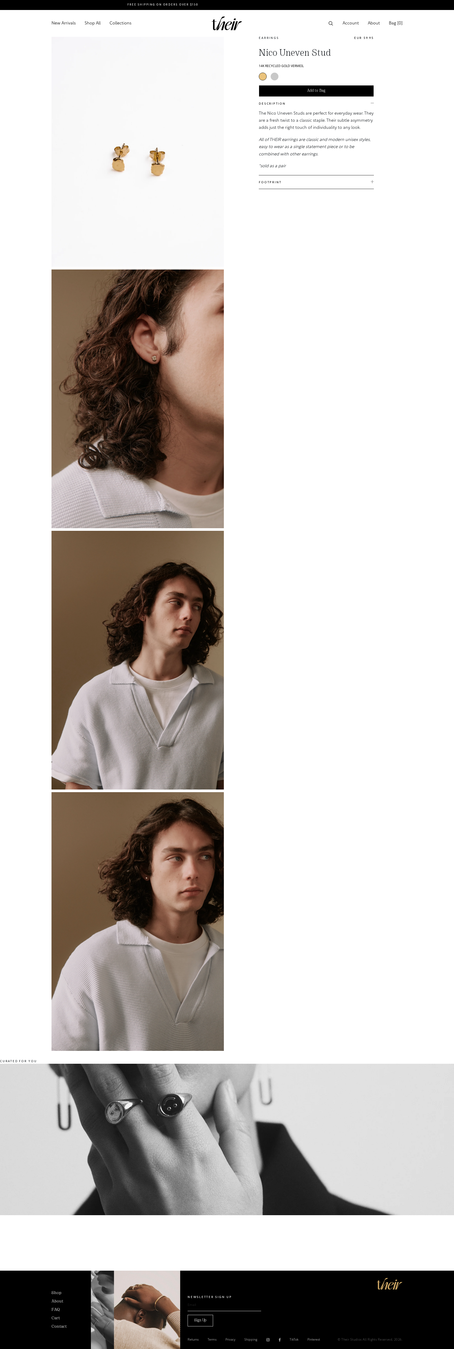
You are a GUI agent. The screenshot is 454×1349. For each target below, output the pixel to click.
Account (351, 23)
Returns (193, 1339)
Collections (120, 23)
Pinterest (313, 1339)
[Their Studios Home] (227, 23)
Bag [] (396, 23)
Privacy (230, 1339)
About (374, 23)
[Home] (390, 1284)
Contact (59, 1327)
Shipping (250, 1339)
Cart (55, 1318)
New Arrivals (63, 23)
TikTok (294, 1339)
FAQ (55, 1310)
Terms (212, 1339)
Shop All (93, 23)
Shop (56, 1293)
